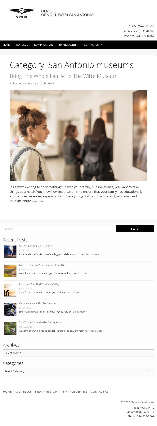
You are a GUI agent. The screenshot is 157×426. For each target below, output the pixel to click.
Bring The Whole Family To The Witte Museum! (64, 75)
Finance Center (68, 44)
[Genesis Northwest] (51, 13)
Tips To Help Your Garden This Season (40, 322)
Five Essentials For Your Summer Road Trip (42, 265)
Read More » (92, 254)
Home (6, 44)
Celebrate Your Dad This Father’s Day (39, 284)
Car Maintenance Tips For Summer (37, 303)
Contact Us (91, 44)
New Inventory (43, 44)
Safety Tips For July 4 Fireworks (35, 246)
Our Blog (22, 44)
